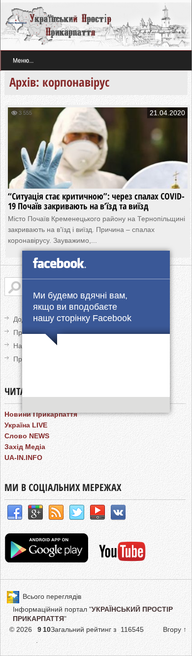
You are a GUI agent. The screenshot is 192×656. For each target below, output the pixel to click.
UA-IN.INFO (23, 457)
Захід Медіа (24, 447)
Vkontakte (118, 513)
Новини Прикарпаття (40, 414)
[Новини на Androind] (47, 560)
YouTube (97, 513)
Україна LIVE (25, 425)
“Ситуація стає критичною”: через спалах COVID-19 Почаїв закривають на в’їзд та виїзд (96, 201)
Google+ (35, 513)
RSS (56, 513)
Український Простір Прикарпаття (96, 25)
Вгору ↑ (175, 629)
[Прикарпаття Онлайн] (122, 560)
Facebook (15, 513)
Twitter (77, 513)
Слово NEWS (26, 436)
